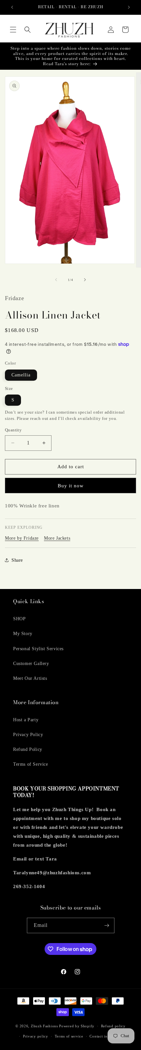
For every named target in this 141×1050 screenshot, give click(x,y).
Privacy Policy (28, 734)
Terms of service (69, 1036)
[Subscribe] (107, 925)
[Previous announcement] (12, 7)
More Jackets (57, 538)
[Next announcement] (129, 7)
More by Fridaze (22, 538)
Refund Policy (27, 749)
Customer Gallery (31, 663)
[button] (13, 29)
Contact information (107, 1036)
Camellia (20, 374)
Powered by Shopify (76, 1026)
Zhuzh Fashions (44, 1026)
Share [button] (17, 560)
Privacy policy (35, 1036)
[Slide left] (56, 279)
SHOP (19, 618)
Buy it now (71, 485)
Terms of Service (30, 764)
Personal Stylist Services (38, 648)
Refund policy (113, 1026)
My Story (22, 633)
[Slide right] (85, 279)
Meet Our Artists (30, 678)
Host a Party (25, 719)
